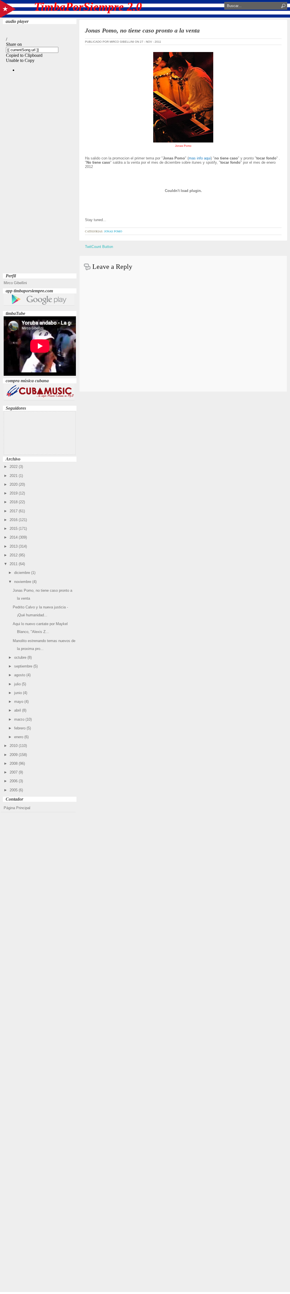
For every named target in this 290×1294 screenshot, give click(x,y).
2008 (14, 763)
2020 (14, 484)
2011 (14, 564)
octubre (20, 657)
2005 (14, 790)
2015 (14, 528)
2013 (14, 546)
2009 (14, 755)
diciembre (22, 573)
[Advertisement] (40, 187)
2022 (14, 467)
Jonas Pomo (113, 231)
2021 (14, 476)
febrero (20, 728)
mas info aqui (200, 158)
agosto (20, 675)
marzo (19, 719)
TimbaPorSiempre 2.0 (88, 6)
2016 (14, 520)
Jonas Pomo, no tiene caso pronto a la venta (142, 30)
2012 (14, 555)
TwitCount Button (99, 247)
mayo (19, 701)
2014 (14, 537)
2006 (14, 781)
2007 (14, 772)
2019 (14, 493)
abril (18, 710)
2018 (14, 502)
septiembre (23, 666)
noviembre (23, 582)
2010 (14, 746)
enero (19, 737)
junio (18, 693)
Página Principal (17, 808)
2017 (14, 511)
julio (18, 684)
